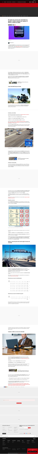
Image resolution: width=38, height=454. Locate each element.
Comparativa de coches (15, 430)
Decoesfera (28, 442)
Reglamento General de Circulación (21, 121)
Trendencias (28, 441)
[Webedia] (34, 0)
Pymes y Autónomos (33, 442)
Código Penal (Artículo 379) (24, 358)
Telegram (26, 433)
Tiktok (30, 433)
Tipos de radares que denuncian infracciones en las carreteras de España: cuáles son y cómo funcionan (23, 371)
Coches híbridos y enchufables (16, 427)
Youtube (24, 433)
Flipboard (29, 433)
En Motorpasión (19, 81)
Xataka (3, 441)
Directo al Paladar (18, 441)
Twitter (21, 433)
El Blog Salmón (33, 441)
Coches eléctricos (10, 427)
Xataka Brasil (4, 449)
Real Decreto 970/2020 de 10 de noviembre (13, 122)
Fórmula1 (3, 427)
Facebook (23, 433)
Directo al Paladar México (18, 449)
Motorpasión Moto (23, 442)
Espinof (13, 442)
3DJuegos (8, 441)
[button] (12, 42)
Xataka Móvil (4, 442)
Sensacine (13, 441)
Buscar (34, 436)
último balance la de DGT (19, 46)
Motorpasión (23, 441)
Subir (33, 438)
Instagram (25, 433)
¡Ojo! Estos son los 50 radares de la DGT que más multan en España (23, 82)
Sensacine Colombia (14, 449)
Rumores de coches (5, 430)
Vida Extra (8, 442)
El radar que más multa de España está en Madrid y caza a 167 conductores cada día (23, 159)
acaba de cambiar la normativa (25, 114)
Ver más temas (4, 433)
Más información (19, 453)
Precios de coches (10, 430)
